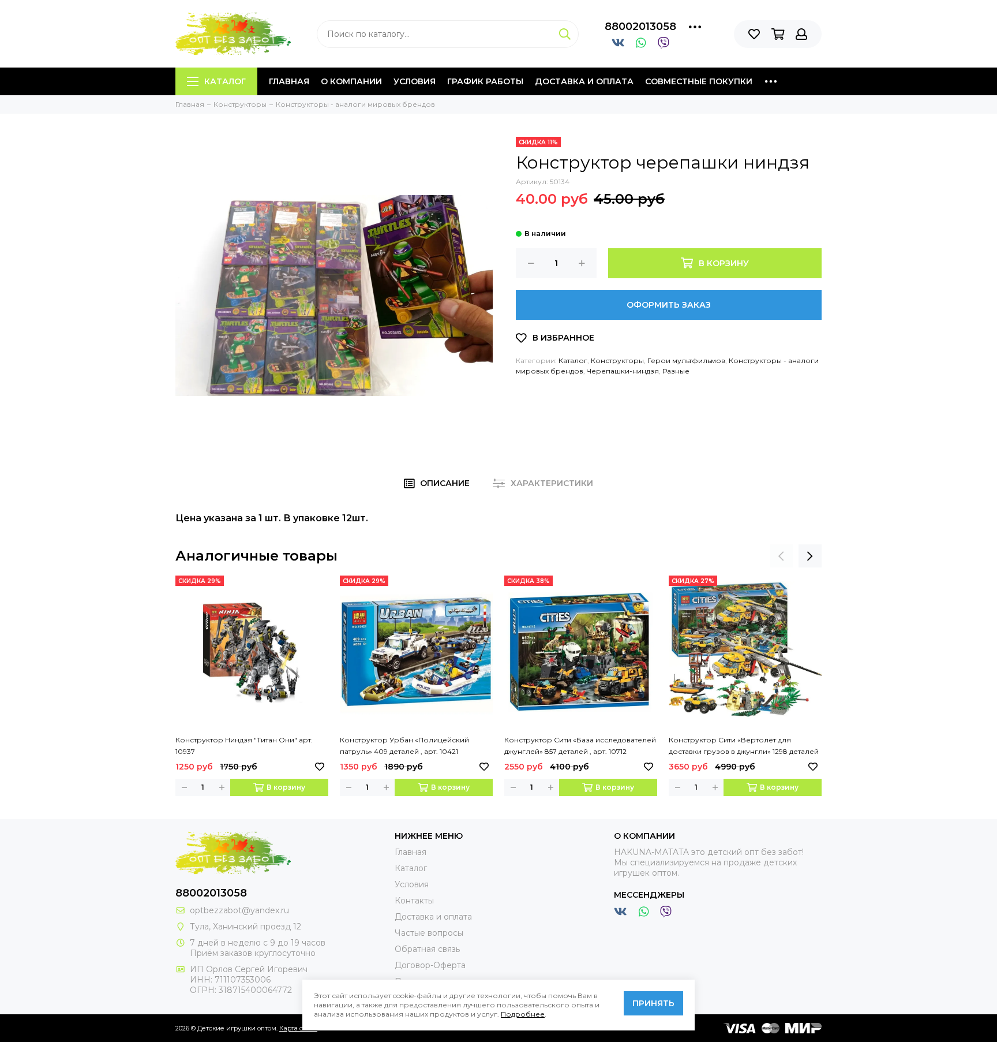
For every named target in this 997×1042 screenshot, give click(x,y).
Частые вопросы (429, 933)
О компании (351, 81)
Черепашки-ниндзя (623, 371)
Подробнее (523, 1014)
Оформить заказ (669, 305)
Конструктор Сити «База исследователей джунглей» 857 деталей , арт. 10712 (580, 745)
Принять (653, 1003)
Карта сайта (298, 1028)
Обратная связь (427, 949)
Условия (414, 81)
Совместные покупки (698, 81)
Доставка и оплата (584, 81)
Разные (675, 371)
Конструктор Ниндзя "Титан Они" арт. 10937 (244, 745)
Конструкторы (617, 360)
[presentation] (781, 555)
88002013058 (640, 26)
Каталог (225, 81)
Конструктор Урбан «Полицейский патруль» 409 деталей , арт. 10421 (404, 745)
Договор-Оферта (430, 965)
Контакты (414, 900)
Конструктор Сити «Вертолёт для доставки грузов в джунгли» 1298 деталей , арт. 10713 (744, 746)
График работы (485, 81)
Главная (289, 81)
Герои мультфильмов (686, 360)
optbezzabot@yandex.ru (239, 910)
